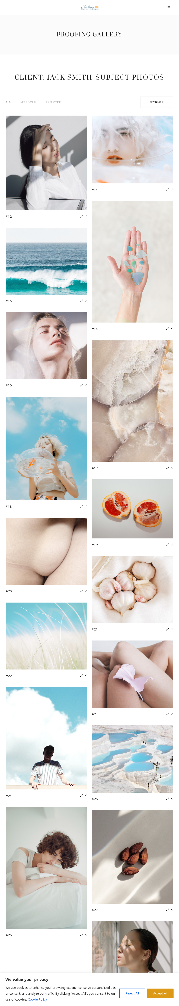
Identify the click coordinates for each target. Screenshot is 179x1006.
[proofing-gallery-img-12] (132, 673)
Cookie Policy (37, 999)
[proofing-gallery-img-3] (132, 261)
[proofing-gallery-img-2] (132, 149)
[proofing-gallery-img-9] (46, 551)
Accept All (160, 993)
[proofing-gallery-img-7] (46, 448)
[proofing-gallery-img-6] (132, 400)
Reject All (132, 993)
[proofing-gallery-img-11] (46, 636)
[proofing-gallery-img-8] (132, 508)
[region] (89, 989)
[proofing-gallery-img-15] (46, 867)
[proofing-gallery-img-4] (46, 261)
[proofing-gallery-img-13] (46, 738)
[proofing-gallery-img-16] (132, 856)
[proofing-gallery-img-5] (46, 345)
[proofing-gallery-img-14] (132, 758)
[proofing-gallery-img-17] (132, 954)
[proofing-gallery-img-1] (46, 162)
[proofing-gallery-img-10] (132, 589)
